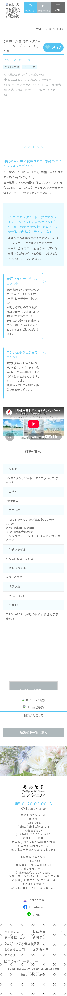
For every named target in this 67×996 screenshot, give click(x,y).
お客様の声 (40, 949)
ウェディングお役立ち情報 (22, 943)
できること (11, 931)
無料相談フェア (15, 937)
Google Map (30, 689)
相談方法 (39, 931)
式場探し (39, 937)
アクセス (10, 955)
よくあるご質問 (14, 949)
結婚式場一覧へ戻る (33, 732)
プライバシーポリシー (22, 961)
